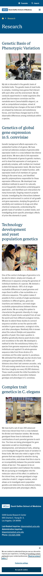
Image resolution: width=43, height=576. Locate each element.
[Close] (39, 548)
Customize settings (21, 563)
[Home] (3, 18)
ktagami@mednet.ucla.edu (13, 532)
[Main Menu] (39, 9)
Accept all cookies (21, 570)
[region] (21, 559)
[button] (23, 3)
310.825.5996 (14, 535)
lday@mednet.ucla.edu (30, 526)
